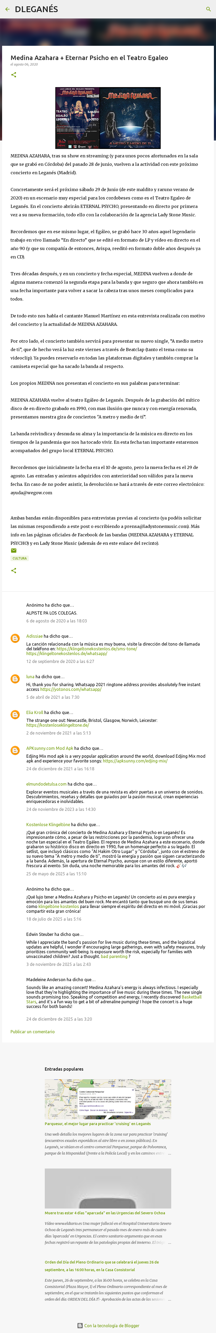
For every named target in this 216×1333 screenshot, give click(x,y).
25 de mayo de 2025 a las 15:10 (56, 873)
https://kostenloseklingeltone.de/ (57, 725)
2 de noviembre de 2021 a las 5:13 (58, 733)
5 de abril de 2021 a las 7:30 (52, 697)
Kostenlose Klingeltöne (48, 824)
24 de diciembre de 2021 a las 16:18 (60, 768)
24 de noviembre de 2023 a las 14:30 (61, 809)
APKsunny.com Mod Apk (49, 748)
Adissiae (34, 636)
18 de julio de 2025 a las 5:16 (53, 919)
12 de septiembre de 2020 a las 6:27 (60, 661)
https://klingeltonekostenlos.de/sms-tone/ (97, 648)
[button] (14, 75)
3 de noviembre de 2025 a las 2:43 (58, 964)
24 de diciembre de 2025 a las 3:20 (59, 1019)
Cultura (20, 558)
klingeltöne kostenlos (58, 906)
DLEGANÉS (36, 9)
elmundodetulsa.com (46, 784)
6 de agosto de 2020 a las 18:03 (56, 620)
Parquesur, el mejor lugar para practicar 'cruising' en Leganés (98, 1124)
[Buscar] (65, 9)
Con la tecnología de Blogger (111, 1325)
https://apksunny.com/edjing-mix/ (135, 760)
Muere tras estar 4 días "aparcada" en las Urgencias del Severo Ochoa (105, 1213)
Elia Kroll (34, 712)
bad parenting (114, 956)
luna (30, 676)
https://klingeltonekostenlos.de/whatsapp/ (66, 653)
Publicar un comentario (33, 1031)
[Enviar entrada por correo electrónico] (14, 552)
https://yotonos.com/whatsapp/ (70, 689)
